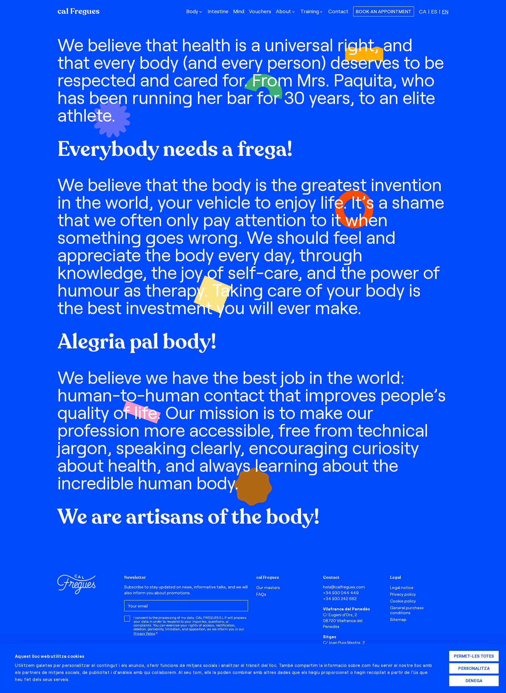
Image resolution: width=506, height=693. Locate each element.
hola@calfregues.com (344, 586)
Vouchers (260, 11)
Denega (474, 680)
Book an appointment (383, 11)
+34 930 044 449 (341, 592)
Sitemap (398, 619)
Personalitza (473, 668)
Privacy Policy (144, 633)
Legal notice (401, 587)
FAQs (261, 594)
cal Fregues (78, 11)
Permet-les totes (474, 655)
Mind (238, 11)
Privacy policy (403, 594)
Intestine (218, 11)
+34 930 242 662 (340, 598)
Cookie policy (403, 600)
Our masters (268, 587)
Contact (338, 11)
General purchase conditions (407, 610)
